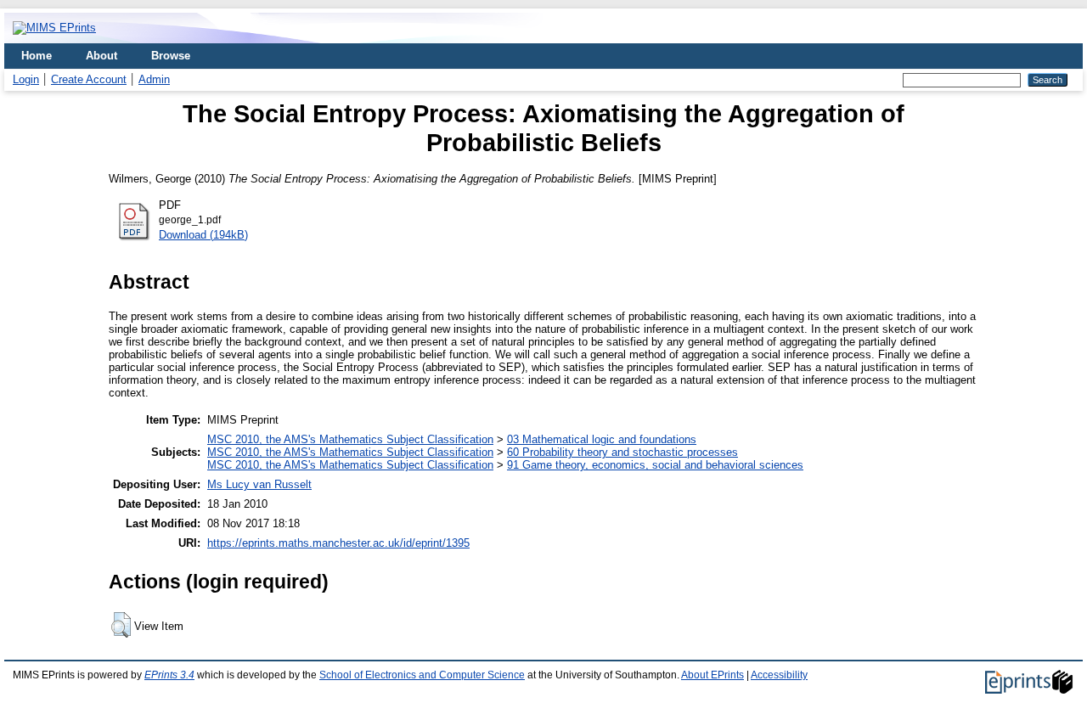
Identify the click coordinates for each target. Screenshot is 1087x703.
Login (26, 79)
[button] (121, 625)
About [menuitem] (101, 55)
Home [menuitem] (36, 55)
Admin (154, 79)
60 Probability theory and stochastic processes (622, 452)
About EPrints (712, 675)
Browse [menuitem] (170, 55)
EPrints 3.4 (169, 675)
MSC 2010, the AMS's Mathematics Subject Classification (350, 439)
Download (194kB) (203, 234)
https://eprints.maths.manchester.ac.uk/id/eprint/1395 (338, 543)
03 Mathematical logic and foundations (601, 439)
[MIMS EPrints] (54, 27)
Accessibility (779, 675)
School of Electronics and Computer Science (422, 675)
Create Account (89, 79)
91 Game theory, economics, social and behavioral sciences (655, 464)
